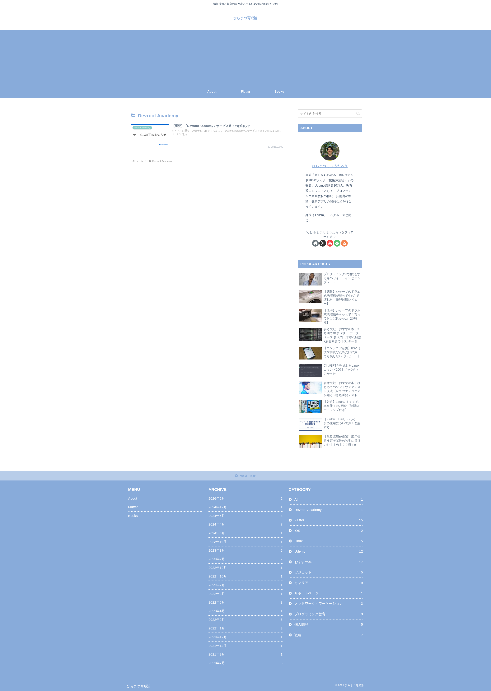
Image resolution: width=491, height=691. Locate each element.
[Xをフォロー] (322, 243)
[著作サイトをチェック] (315, 243)
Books (133, 516)
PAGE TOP (247, 476)
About (132, 498)
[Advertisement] (245, 57)
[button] (358, 113)
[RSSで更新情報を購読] (344, 243)
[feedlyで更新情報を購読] (337, 243)
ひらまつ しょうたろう (330, 166)
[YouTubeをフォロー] (330, 243)
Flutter (133, 507)
